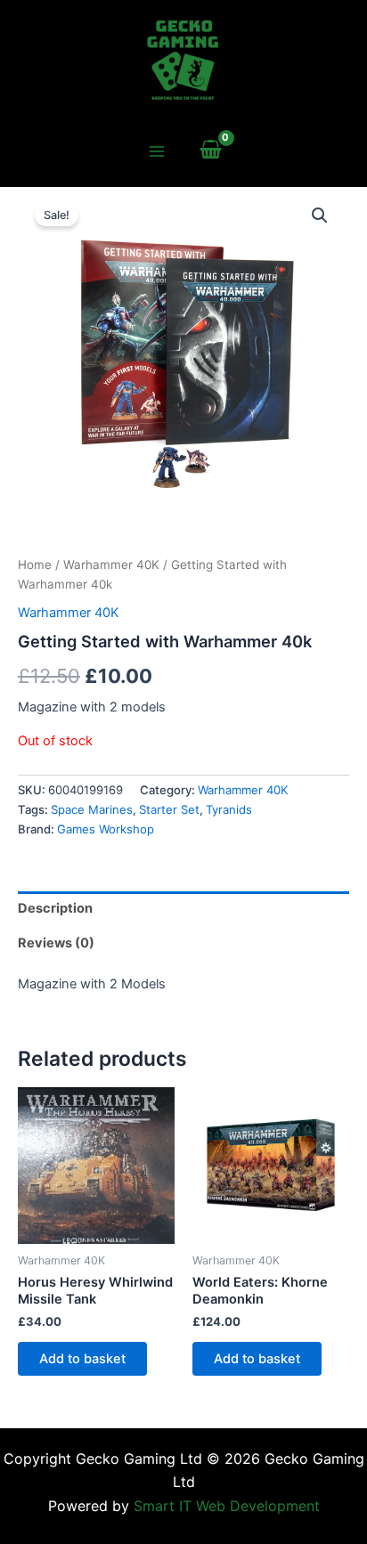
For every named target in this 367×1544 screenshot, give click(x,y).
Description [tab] (55, 908)
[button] (320, 215)
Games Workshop (105, 829)
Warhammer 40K (111, 564)
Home (35, 564)
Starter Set (169, 809)
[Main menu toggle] (156, 151)
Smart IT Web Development (227, 1506)
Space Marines (92, 809)
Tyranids (229, 809)
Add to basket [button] (82, 1359)
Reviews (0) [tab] (56, 943)
